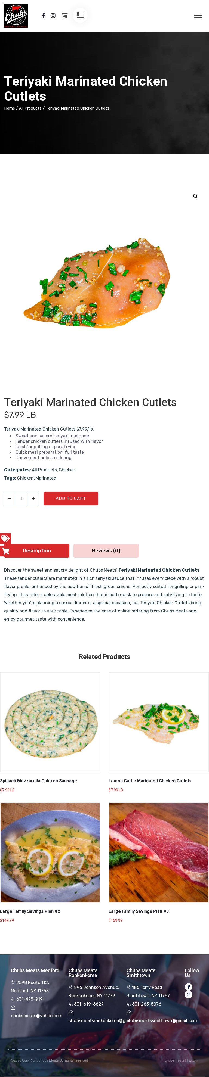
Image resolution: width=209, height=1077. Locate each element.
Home (9, 108)
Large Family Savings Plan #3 (139, 911)
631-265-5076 (146, 1004)
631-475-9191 (30, 999)
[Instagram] (188, 994)
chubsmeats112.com (181, 1060)
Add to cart (71, 498)
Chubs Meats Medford (35, 970)
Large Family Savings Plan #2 (30, 911)
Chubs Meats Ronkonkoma (83, 972)
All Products (30, 108)
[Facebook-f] (188, 987)
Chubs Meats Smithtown (141, 972)
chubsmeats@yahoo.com (36, 1015)
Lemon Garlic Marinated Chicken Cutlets (150, 781)
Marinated (46, 478)
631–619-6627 (89, 1004)
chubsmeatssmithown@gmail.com (162, 1020)
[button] (196, 196)
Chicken (67, 469)
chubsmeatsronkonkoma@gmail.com (106, 1020)
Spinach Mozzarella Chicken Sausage (38, 781)
